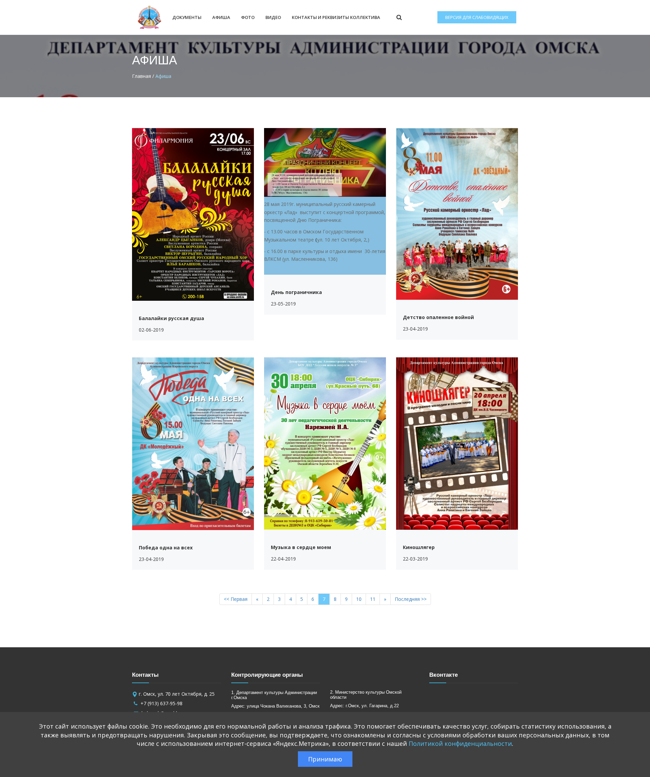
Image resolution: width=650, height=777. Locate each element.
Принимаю (325, 759)
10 (359, 599)
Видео (273, 17)
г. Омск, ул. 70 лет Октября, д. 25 (177, 694)
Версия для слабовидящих (476, 17)
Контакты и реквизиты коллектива (336, 17)
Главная (141, 76)
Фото (248, 17)
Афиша (221, 17)
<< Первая (235, 599)
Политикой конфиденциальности (460, 743)
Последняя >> (411, 599)
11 (372, 599)
